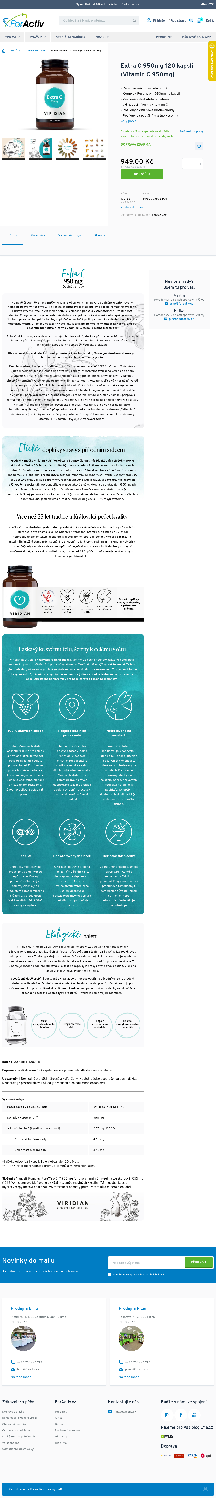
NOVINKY (102, 37)
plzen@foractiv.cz (181, 319)
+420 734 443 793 (137, 1362)
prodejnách (165, 136)
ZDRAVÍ (10, 37)
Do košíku (142, 174)
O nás (58, 1418)
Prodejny (164, 37)
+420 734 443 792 (29, 1362)
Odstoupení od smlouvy (18, 1449)
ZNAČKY (36, 37)
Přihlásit (198, 1262)
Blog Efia (61, 1443)
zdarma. (134, 4)
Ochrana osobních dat (16, 1430)
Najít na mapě (21, 1377)
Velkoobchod (10, 1443)
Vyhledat (134, 20)
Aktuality (61, 1436)
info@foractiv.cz (125, 1412)
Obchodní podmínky (15, 1424)
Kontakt (60, 1424)
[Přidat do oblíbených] (199, 146)
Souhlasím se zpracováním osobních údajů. (139, 1274)
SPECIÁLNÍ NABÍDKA (70, 37)
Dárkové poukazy (196, 37)
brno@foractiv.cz (181, 303)
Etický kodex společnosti (18, 1436)
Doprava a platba (13, 1411)
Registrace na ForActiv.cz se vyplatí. (35, 1489)
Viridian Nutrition (132, 207)
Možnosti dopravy (191, 131)
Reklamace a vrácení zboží (19, 1418)
